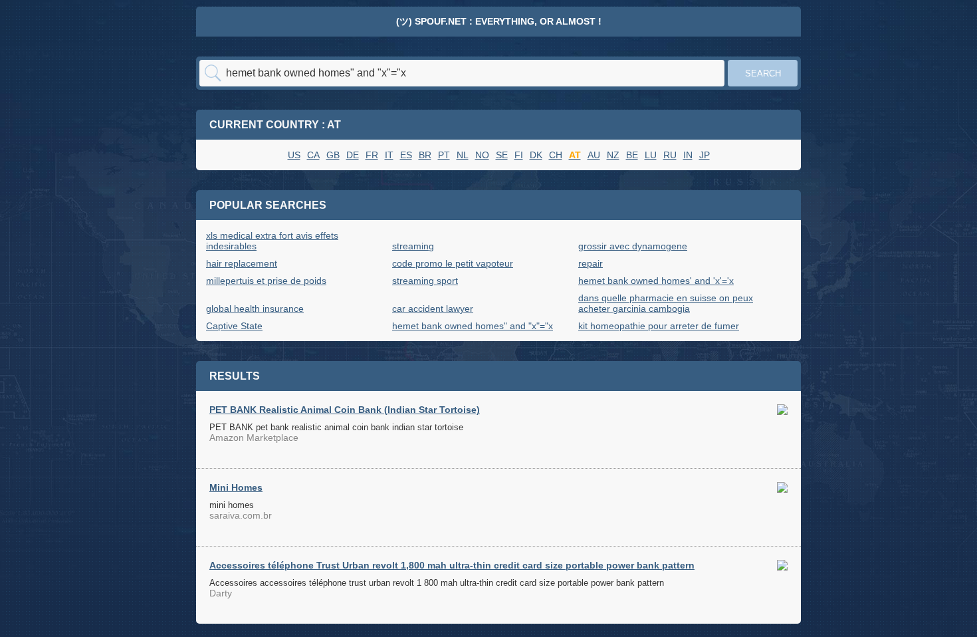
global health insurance (255, 308)
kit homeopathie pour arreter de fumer (658, 325)
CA (313, 155)
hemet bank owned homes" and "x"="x (472, 325)
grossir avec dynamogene (632, 246)
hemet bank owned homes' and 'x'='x (656, 280)
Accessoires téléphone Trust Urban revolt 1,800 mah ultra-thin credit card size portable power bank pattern (452, 565)
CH (555, 155)
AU (594, 155)
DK (536, 155)
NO (482, 155)
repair (590, 263)
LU (651, 155)
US (294, 155)
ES (406, 155)
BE (632, 155)
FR (372, 155)
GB (333, 155)
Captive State (234, 325)
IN (688, 155)
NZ (613, 155)
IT (389, 155)
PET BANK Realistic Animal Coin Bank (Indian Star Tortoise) (344, 409)
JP (704, 155)
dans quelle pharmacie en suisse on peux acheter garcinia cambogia (665, 303)
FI (518, 155)
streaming (413, 246)
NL (463, 155)
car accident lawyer (432, 308)
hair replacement (241, 263)
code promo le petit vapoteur (452, 263)
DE (352, 155)
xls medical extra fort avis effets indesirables (272, 240)
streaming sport (425, 280)
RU (670, 155)
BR (425, 155)
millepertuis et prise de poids (266, 280)
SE (502, 155)
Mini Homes (236, 487)
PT (444, 155)
